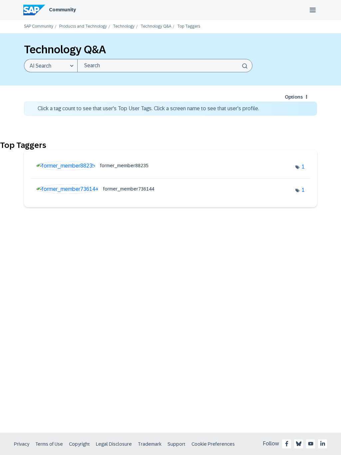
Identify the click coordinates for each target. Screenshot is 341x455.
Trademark (150, 444)
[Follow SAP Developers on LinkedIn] (322, 443)
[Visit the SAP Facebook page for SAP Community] (286, 443)
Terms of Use (49, 444)
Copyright (79, 444)
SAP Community (38, 26)
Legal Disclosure (114, 444)
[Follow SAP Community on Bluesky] (298, 443)
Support (176, 444)
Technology (124, 26)
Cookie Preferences (213, 444)
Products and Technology (83, 26)
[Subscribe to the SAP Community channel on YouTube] (310, 443)
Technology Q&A (156, 26)
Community (62, 9)
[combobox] (164, 65)
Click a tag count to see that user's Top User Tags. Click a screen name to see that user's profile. (148, 108)
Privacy (21, 444)
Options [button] (294, 97)
